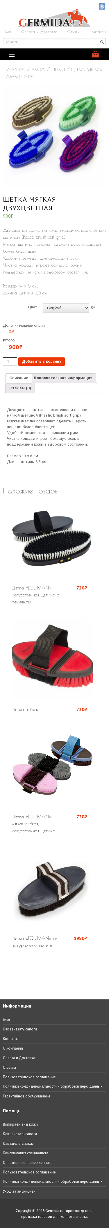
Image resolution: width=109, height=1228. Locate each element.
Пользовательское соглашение (29, 1077)
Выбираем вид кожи (20, 1124)
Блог (8, 32)
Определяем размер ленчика (28, 1162)
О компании (13, 1048)
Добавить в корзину (41, 361)
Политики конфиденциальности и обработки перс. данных (53, 1086)
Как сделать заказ (18, 1143)
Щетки (58, 69)
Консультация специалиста (25, 1153)
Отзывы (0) (20, 388)
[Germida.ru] (54, 25)
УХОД (38, 69)
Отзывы (73, 32)
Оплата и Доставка (39, 32)
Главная (15, 69)
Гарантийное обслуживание (26, 1096)
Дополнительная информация (62, 378)
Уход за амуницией (19, 1191)
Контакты (98, 32)
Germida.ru (54, 1210)
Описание (18, 378)
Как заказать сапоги (20, 1029)
